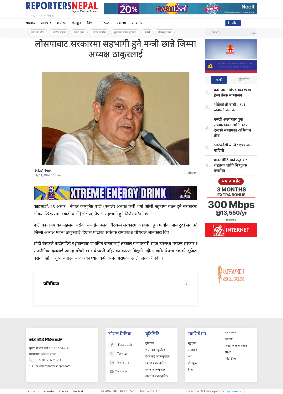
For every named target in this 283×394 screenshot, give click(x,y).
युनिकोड (149, 344)
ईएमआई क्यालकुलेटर (157, 357)
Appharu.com (234, 391)
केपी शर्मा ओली (37, 32)
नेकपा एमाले (79, 32)
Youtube (121, 372)
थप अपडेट (231, 181)
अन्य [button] (135, 23)
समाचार (46, 23)
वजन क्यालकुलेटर (155, 370)
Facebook (125, 345)
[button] (253, 23)
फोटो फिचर (231, 359)
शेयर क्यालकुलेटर (155, 350)
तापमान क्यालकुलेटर (156, 376)
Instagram (124, 363)
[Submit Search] (253, 32)
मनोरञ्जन (104, 23)
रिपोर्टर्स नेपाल (42, 171)
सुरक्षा (228, 353)
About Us (33, 391)
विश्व (90, 23)
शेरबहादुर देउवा (165, 32)
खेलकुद (76, 23)
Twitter (122, 354)
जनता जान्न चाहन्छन (236, 346)
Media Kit (78, 391)
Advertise (49, 391)
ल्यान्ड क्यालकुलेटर (156, 363)
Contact (63, 391)
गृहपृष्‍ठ (30, 23)
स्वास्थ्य (121, 23)
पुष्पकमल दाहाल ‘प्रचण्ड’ (125, 32)
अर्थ (190, 357)
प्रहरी (147, 32)
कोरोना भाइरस (59, 32)
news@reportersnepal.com (52, 366)
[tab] (219, 80)
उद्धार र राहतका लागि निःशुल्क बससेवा (230, 165)
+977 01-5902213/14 (48, 360)
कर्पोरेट (61, 23)
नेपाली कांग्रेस (99, 32)
